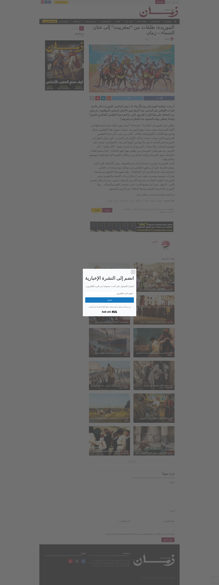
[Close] (133, 272)
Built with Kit (109, 312)
